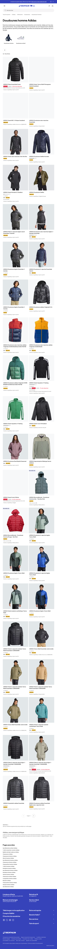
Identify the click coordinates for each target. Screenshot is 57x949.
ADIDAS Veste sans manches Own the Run (15, 156)
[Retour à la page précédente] (23, 815)
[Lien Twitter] (7, 920)
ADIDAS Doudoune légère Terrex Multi (14, 573)
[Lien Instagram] (13, 920)
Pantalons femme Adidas (9, 872)
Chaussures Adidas (8, 854)
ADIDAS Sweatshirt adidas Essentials (13, 803)
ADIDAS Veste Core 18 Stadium (38, 423)
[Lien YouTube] (10, 920)
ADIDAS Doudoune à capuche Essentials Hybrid (40, 270)
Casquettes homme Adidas (10, 878)
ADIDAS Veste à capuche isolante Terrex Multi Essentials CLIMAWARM (14, 649)
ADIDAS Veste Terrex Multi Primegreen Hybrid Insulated (40, 85)
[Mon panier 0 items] (52, 6)
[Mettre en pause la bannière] (51, 2)
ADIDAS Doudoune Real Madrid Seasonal (14, 461)
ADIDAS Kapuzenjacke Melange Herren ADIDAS (40, 462)
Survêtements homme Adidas (10, 860)
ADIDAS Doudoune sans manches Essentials (39, 121)
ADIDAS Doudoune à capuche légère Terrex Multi (39, 536)
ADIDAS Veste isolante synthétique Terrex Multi (15, 611)
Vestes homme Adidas (8, 874)
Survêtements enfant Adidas (10, 848)
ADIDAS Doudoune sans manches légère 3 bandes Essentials (41, 232)
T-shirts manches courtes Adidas (11, 850)
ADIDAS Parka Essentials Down (12, 84)
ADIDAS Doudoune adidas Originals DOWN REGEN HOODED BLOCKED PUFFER (15, 383)
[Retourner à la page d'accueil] (27, 6)
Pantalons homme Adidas (9, 868)
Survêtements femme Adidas (10, 870)
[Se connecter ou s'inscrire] (49, 6)
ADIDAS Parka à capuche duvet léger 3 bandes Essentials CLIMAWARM (14, 763)
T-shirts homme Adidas (8, 866)
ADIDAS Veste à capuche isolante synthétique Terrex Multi (38, 725)
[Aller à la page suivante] (33, 815)
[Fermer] (53, 2)
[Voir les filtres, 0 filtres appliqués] (5, 50)
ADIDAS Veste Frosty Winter (11, 497)
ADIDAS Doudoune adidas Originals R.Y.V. (40, 307)
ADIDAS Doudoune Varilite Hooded (39, 156)
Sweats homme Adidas (8, 884)
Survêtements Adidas (8, 886)
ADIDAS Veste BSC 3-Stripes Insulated (14, 120)
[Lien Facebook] (4, 920)
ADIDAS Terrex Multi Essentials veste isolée (41, 649)
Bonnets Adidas (7, 880)
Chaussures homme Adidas (10, 856)
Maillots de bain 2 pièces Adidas (11, 852)
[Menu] (4, 6)
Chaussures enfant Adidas (9, 876)
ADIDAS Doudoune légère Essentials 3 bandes (14, 270)
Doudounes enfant (20, 43)
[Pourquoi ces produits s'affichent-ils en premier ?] (3, 54)
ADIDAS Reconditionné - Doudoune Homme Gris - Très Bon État (39, 498)
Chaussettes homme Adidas (10, 864)
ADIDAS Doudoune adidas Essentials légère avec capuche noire (39, 804)
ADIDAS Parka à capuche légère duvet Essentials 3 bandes (14, 232)
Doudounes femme (8, 43)
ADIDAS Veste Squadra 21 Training (38, 383)
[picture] (15, 69)
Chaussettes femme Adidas (10, 882)
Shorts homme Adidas (8, 858)
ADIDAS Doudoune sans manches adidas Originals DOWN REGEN (41, 345)
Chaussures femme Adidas (9, 862)
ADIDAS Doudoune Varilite (36, 192)
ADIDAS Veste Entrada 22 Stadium (13, 192)
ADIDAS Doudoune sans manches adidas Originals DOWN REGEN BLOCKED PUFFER (15, 345)
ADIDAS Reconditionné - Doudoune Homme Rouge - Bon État (13, 536)
